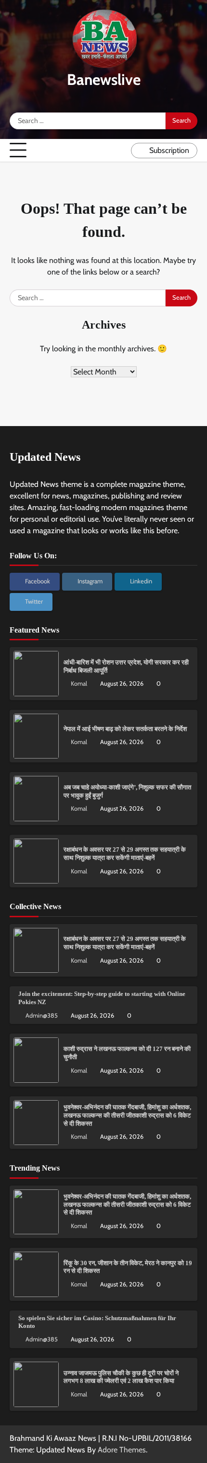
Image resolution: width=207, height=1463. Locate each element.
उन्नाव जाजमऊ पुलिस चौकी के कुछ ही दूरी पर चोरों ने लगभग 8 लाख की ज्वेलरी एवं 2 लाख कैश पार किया (121, 1377)
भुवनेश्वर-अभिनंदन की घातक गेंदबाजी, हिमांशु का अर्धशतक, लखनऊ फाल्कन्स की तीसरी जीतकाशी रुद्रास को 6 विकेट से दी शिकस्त (127, 1115)
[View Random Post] (121, 150)
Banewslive (104, 79)
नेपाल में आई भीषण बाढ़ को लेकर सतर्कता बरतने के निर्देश (125, 729)
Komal (79, 683)
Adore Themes (122, 1449)
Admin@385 (42, 1015)
